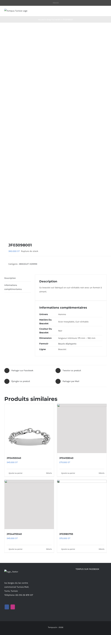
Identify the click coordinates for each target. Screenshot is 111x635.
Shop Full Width (54, 19)
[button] (5, 233)
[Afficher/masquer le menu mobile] (105, 11)
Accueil (41, 19)
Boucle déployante (67, 343)
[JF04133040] (82, 428)
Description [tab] (10, 278)
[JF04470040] (29, 504)
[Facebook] (7, 606)
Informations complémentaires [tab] (13, 287)
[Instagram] (13, 606)
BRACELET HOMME (28, 264)
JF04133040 (66, 458)
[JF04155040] (29, 428)
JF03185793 (66, 534)
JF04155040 (14, 458)
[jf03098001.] (55, 132)
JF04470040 (14, 534)
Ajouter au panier (15, 473)
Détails (49, 473)
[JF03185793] (82, 504)
